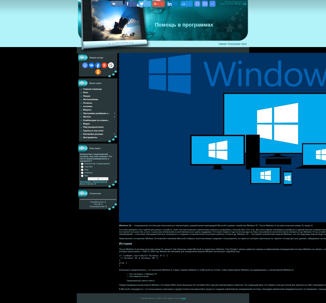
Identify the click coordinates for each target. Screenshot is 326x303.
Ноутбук (88, 166)
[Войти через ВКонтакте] (91, 65)
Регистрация (234, 44)
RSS (245, 4)
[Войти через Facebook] (98, 65)
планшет (89, 172)
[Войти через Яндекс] (104, 65)
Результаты (85, 181)
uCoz (184, 298)
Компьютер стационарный (97, 163)
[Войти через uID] (85, 65)
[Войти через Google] (111, 65)
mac (86, 169)
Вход (244, 44)
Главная (222, 44)
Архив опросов (100, 181)
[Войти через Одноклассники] (98, 72)
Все (86, 175)
